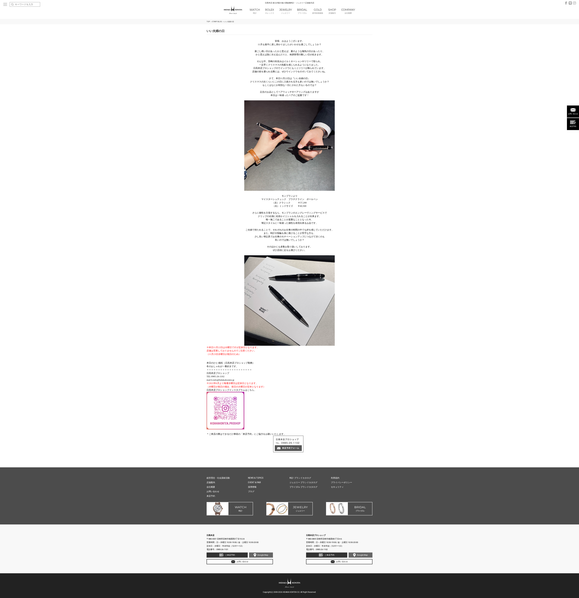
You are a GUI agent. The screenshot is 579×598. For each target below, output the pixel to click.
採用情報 (252, 487)
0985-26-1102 (322, 549)
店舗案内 (211, 482)
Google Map (262, 555)
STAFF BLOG (217, 22)
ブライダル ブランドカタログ (303, 487)
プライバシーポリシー (341, 482)
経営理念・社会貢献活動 (218, 478)
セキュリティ (337, 487)
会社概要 (211, 487)
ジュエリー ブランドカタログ (303, 482)
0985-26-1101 (222, 549)
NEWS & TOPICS (255, 478)
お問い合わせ (573, 114)
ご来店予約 (230, 555)
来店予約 (573, 126)
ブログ (251, 491)
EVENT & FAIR (254, 482)
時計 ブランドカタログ (300, 478)
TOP (208, 22)
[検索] (12, 4)
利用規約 (335, 478)
